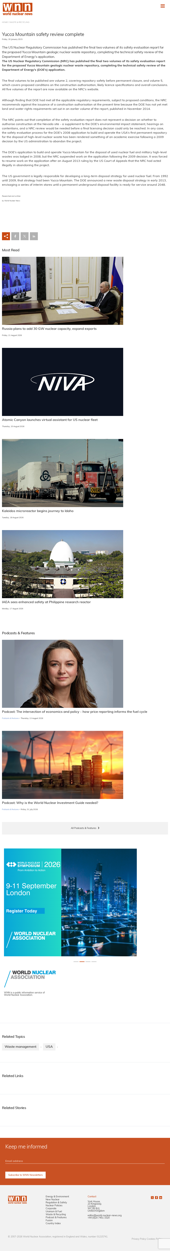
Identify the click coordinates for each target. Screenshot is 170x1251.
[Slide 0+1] (76, 962)
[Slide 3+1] (93, 962)
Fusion (49, 1220)
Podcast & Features (56, 1217)
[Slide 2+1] (87, 962)
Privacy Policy (139, 1239)
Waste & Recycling (56, 1214)
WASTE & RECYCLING (19, 22)
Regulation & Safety (56, 1202)
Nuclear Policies (54, 1205)
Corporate (51, 1208)
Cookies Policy (154, 1239)
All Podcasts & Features (83, 828)
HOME (5, 22)
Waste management (20, 1047)
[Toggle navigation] (162, 6)
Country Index (53, 1223)
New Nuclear (52, 1199)
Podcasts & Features (10, 718)
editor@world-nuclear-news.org (105, 1215)
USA (49, 1047)
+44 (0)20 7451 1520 (99, 1218)
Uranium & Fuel (54, 1211)
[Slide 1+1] (82, 962)
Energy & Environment (57, 1197)
